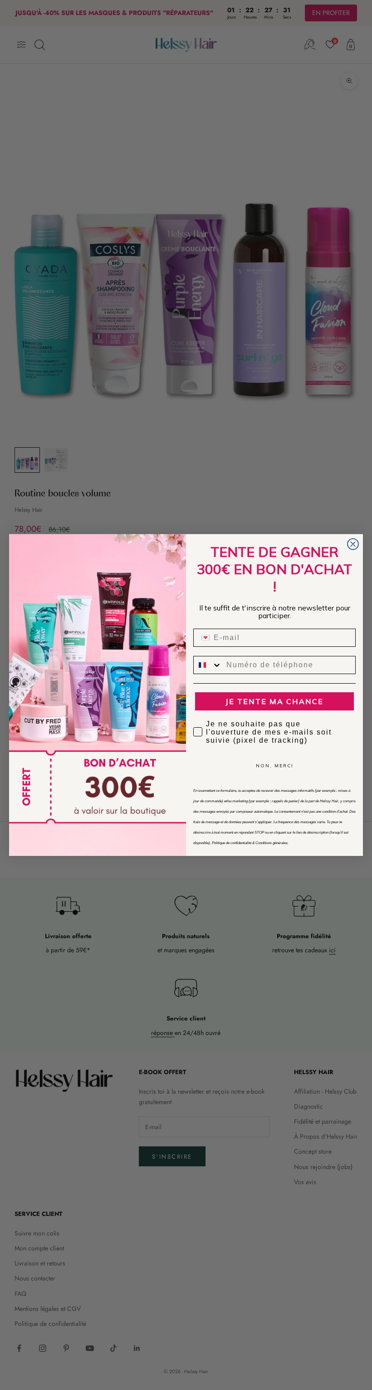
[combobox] (208, 665)
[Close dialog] (353, 544)
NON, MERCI (275, 766)
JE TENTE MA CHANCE (274, 701)
